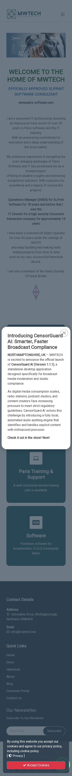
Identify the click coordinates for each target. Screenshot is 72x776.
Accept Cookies (37, 765)
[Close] (64, 333)
